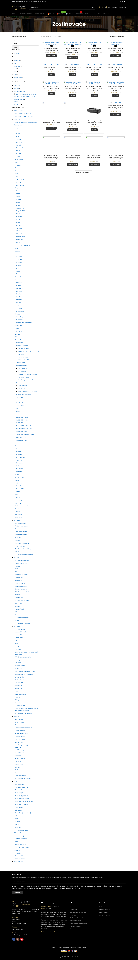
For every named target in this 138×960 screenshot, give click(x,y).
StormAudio (18, 277)
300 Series (19, 231)
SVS (16, 414)
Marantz (17, 443)
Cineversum (18, 500)
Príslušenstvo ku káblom (22, 830)
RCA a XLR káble (22, 368)
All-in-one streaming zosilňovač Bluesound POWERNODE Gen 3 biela (94, 157)
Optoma (17, 497)
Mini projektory (19, 719)
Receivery (17, 615)
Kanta (18, 202)
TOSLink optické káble (24, 360)
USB (16, 816)
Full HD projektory (20, 730)
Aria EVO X (19, 196)
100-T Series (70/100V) (23, 245)
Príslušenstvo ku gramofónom (23, 713)
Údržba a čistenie (20, 706)
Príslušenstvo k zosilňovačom (23, 623)
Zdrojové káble (20, 363)
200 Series (19, 257)
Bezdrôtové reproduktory (22, 543)
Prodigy (18, 451)
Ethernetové (18, 790)
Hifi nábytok (17, 850)
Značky (16, 128)
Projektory (16, 716)
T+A (16, 279)
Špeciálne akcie (18, 110)
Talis (17, 305)
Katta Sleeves (19, 159)
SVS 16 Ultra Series (21, 431)
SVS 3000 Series (21, 423)
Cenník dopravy (74, 915)
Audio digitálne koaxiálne (22, 798)
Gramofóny (19, 317)
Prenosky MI (18, 685)
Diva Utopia (19, 214)
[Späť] (50, 24)
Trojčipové (18, 755)
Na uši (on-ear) (19, 580)
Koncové (17, 606)
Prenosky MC (18, 688)
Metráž (17, 824)
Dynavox (17, 156)
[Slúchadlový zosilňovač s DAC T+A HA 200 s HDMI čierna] (72, 83)
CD (16, 640)
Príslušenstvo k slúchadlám (23, 592)
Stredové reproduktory (21, 534)
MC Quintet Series (21, 489)
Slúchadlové (18, 810)
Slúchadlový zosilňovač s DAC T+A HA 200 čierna (51, 87)
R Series (18, 285)
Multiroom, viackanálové (22, 600)
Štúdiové (17, 569)
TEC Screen (18, 503)
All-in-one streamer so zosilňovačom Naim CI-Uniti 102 (115, 107)
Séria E (18, 176)
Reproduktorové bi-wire (21, 787)
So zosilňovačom (20, 677)
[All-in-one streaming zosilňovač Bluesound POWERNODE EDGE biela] (51, 145)
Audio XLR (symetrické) (21, 796)
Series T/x (19, 139)
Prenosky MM (19, 683)
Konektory (18, 827)
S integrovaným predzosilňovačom (25, 671)
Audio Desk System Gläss (22, 506)
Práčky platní (18, 700)
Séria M (18, 182)
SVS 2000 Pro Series (22, 420)
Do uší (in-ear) (19, 577)
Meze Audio (18, 325)
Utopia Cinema (20, 236)
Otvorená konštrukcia (21, 589)
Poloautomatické (20, 665)
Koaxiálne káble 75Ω (23, 348)
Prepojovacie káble (21, 365)
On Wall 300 (19, 239)
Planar (18, 133)
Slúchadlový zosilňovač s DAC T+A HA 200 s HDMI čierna (73, 88)
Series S (18, 151)
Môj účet (101, 907)
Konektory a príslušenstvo (23, 394)
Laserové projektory (20, 739)
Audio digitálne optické (21, 804)
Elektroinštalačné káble (21, 839)
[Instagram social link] (123, 2)
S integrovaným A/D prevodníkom (24, 674)
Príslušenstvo (20, 311)
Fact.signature (20, 463)
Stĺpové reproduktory (21, 529)
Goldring (17, 491)
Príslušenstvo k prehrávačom (23, 657)
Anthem (17, 474)
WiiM (16, 337)
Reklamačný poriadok (75, 920)
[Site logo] (19, 7)
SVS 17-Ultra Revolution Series (25, 434)
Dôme (18, 222)
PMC (16, 448)
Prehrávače (17, 626)
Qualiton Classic (21, 403)
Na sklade (16, 53)
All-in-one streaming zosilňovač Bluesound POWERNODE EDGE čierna (73, 157)
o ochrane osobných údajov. (50, 888)
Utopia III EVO (20, 208)
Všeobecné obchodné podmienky (78, 917)
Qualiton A (19, 400)
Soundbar (18, 540)
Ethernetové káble (23, 357)
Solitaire (18, 302)
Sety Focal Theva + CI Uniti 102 (24, 116)
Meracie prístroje (19, 836)
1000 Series (19, 234)
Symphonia (19, 288)
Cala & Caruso (20, 297)
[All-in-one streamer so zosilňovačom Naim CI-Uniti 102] (116, 103)
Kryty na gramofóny (20, 694)
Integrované (18, 603)
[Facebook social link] (121, 2)
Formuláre (72, 928)
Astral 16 (18, 225)
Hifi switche (17, 119)
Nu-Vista (18, 411)
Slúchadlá (19, 216)
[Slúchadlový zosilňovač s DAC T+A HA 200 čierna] (51, 83)
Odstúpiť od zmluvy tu (104, 909)
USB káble (21, 354)
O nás (71, 907)
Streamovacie (19, 597)
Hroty (16, 691)
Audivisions (18, 517)
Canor (16, 171)
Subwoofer (18, 537)
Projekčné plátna (19, 773)
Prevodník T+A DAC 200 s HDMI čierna (73, 68)
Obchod (49, 36)
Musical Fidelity (19, 405)
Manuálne (18, 663)
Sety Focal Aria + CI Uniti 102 (23, 113)
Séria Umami (20, 185)
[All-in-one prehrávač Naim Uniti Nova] (94, 43)
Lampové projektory (20, 736)
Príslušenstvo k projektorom (23, 778)
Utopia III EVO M (21, 211)
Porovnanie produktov (104, 915)
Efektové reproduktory (21, 532)
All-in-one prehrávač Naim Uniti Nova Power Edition (94, 122)
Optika (17, 770)
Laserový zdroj (19, 764)
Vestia (18, 194)
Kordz (16, 248)
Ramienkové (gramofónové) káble (27, 374)
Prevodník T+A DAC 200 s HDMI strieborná (94, 68)
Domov (43, 36)
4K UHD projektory (20, 758)
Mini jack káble (22, 371)
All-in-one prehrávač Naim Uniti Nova (94, 49)
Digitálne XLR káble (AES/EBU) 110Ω (28, 351)
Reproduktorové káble (22, 383)
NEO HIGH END (19, 477)
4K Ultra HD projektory (21, 733)
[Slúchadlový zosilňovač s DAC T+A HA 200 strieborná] (116, 83)
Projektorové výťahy (20, 775)
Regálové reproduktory (21, 526)
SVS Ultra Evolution (21, 440)
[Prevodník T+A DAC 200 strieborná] (116, 65)
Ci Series (18, 466)
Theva (18, 191)
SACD (16, 643)
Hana (16, 173)
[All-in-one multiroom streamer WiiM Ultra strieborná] (72, 110)
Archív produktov (18, 861)
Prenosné (17, 566)
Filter (15, 47)
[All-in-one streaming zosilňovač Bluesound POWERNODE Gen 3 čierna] (116, 145)
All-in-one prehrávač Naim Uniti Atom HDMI (51, 49)
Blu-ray (17, 646)
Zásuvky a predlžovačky (22, 847)
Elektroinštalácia (18, 833)
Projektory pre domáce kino (22, 725)
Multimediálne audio (21, 632)
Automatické (18, 668)
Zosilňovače (17, 595)
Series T (18, 145)
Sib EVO (18, 219)
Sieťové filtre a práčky (21, 844)
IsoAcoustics (18, 514)
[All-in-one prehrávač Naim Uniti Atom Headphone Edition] (72, 43)
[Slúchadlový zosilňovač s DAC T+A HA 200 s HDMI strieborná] (94, 83)
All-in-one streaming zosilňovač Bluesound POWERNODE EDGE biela (51, 157)
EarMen (17, 328)
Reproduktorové (19, 784)
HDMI (16, 818)
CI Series (18, 265)
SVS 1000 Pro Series (22, 417)
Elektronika (19, 320)
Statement (19, 271)
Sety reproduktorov (20, 523)
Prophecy (19, 454)
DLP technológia (19, 753)
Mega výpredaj (18, 125)
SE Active (19, 471)
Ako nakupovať (73, 909)
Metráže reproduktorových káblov (27, 391)
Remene (17, 697)
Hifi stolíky (18, 853)
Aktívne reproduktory (21, 546)
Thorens (17, 314)
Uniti (17, 274)
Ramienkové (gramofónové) (23, 813)
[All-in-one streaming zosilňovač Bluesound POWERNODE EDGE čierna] (72, 145)
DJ (16, 572)
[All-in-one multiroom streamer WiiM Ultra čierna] (51, 110)
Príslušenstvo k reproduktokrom (24, 554)
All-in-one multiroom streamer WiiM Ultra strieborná (73, 122)
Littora (18, 242)
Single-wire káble (22, 385)
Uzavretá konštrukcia (21, 586)
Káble (15, 781)
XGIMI (16, 494)
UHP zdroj (18, 761)
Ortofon (17, 480)
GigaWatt (17, 511)
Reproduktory (17, 520)
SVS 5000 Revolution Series (24, 428)
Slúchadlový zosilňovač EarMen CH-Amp (115, 49)
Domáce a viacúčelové (21, 563)
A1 (17, 408)
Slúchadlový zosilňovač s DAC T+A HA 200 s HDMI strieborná (94, 88)
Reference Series (21, 148)
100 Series (19, 228)
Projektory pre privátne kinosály (24, 728)
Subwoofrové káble (23, 377)
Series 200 (19, 291)
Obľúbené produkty (103, 912)
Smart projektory (19, 722)
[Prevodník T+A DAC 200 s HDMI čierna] (72, 65)
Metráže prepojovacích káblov (26, 380)
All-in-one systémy (20, 629)
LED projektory (19, 742)
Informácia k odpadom (75, 926)
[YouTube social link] (125, 2)
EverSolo (17, 334)
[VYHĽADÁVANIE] (93, 7)
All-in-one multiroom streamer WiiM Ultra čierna (51, 122)
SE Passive (19, 468)
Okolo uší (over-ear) (20, 583)
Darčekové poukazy (19, 859)
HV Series (19, 282)
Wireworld (18, 340)
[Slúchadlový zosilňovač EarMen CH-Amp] (116, 43)
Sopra (18, 205)
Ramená (17, 703)
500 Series (19, 262)
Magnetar (17, 251)
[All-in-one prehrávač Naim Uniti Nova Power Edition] (94, 110)
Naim (16, 254)
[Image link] (21, 903)
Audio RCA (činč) (20, 793)
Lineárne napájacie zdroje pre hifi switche (26, 122)
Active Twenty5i (20, 457)
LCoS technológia (20, 750)
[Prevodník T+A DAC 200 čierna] (51, 65)
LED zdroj (17, 767)
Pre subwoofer (19, 807)
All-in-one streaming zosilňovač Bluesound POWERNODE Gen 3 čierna (116, 157)
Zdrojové (17, 821)
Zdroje (17, 620)
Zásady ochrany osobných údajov (78, 923)
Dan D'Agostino (19, 509)
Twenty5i (19, 460)
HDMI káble (19, 342)
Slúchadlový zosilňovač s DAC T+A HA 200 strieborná (116, 88)
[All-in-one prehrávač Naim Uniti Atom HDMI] (51, 43)
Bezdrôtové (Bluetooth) (21, 574)
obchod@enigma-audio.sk (23, 1)
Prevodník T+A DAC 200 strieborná (115, 68)
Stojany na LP (19, 856)
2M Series (19, 486)
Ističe (16, 841)
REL (16, 130)
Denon (17, 446)
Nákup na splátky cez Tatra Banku (78, 912)
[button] (51, 55)
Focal (16, 188)
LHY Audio (18, 153)
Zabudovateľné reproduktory (23, 549)
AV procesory (18, 612)
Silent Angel (18, 331)
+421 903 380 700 (42, 1)
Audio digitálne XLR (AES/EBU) (24, 801)
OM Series (19, 483)
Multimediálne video (21, 635)
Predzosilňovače (19, 609)
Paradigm (18, 165)
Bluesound (18, 168)
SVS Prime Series (21, 437)
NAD (16, 162)
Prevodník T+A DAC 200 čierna (51, 68)
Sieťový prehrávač (20, 637)
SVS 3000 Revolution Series (24, 426)
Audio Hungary (19, 397)
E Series (18, 294)
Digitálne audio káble (22, 345)
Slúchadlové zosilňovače (22, 560)
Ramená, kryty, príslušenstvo (24, 322)
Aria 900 (18, 199)
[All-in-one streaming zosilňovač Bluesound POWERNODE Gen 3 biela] (94, 145)
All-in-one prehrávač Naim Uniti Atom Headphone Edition (73, 50)
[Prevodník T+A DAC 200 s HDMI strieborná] (94, 65)
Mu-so (18, 268)
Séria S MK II (20, 179)
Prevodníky (18, 649)
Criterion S (19, 299)
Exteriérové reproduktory (22, 552)
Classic (18, 136)
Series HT (19, 142)
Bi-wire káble (21, 388)
